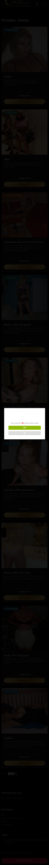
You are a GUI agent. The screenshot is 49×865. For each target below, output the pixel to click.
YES (24, 428)
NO (25, 433)
